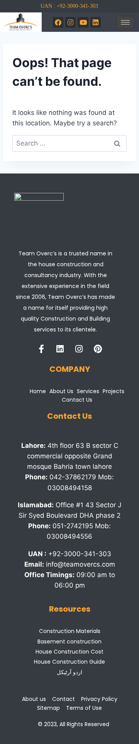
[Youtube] (83, 22)
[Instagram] (70, 22)
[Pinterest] (98, 348)
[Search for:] (69, 143)
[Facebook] (58, 22)
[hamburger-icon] (125, 22)
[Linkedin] (60, 348)
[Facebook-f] (41, 348)
